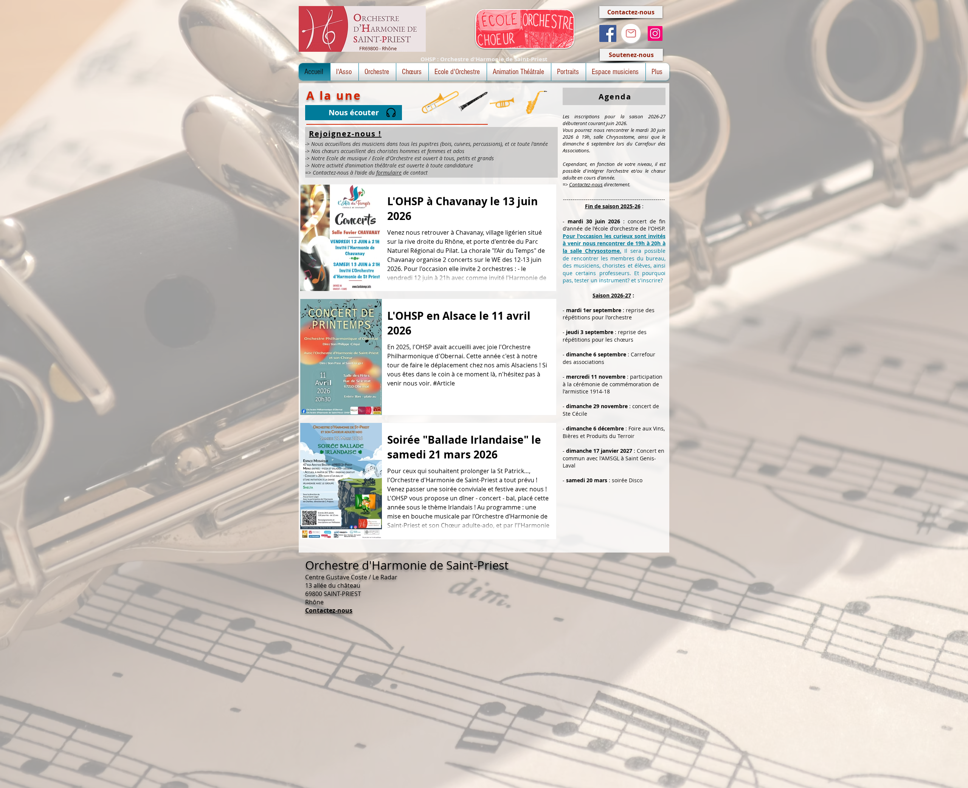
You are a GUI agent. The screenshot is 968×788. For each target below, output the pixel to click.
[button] (344, 72)
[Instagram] (655, 33)
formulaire (389, 172)
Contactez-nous (586, 184)
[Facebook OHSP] (607, 33)
